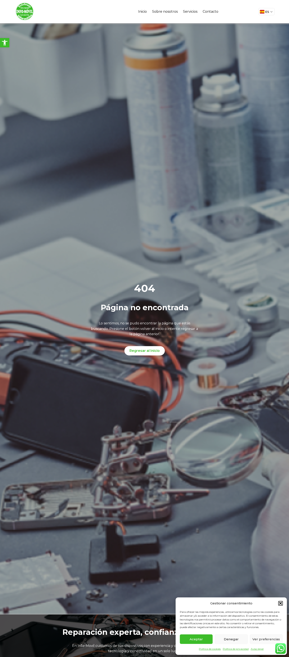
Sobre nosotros (165, 12)
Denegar (231, 639)
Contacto (210, 12)
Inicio (142, 12)
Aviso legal (257, 648)
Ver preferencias (266, 639)
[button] (4, 42)
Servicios (190, 12)
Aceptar (196, 639)
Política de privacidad (236, 648)
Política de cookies (210, 648)
